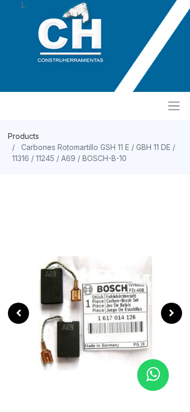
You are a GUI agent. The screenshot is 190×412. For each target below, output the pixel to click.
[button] (18, 313)
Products (23, 136)
